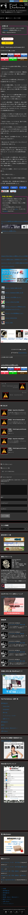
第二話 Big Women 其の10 (8, 879)
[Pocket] (5, 60)
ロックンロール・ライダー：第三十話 (16, 633)
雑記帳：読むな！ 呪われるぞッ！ (9, 728)
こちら (16, 209)
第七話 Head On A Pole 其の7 (16, 438)
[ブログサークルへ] (13, 586)
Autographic (6, 709)
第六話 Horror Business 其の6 (16, 419)
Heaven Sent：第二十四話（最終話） (10, 871)
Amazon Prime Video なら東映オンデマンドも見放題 (14, 256)
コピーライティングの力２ (7, 266)
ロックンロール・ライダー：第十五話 (10, 862)
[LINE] (13, 60)
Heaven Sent (6, 706)
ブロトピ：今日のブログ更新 (12, 302)
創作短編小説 (4, 722)
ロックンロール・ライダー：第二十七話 (17, 661)
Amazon (6, 211)
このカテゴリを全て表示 (14, 798)
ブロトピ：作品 (9, 322)
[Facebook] (10, 56)
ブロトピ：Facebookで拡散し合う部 (14, 292)
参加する (22, 799)
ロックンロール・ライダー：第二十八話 (17, 651)
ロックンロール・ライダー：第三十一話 (17, 624)
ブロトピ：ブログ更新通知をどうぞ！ (14, 313)
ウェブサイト (3, 508)
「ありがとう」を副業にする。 (9, 231)
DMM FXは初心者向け (6, 741)
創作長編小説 (4, 703)
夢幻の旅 (6, 30)
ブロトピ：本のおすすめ (11, 318)
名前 (2, 497)
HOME (3, 18)
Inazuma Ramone (22, 352)
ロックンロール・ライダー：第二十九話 (17, 642)
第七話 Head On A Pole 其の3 (16, 410)
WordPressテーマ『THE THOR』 (9, 674)
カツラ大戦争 (18, 18)
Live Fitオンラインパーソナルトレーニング (11, 597)
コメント (2, 483)
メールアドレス (4, 503)
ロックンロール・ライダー (9, 715)
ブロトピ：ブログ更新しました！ (13, 297)
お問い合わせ (4, 731)
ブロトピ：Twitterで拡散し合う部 (13, 288)
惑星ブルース (9, 18)
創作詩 (2, 725)
